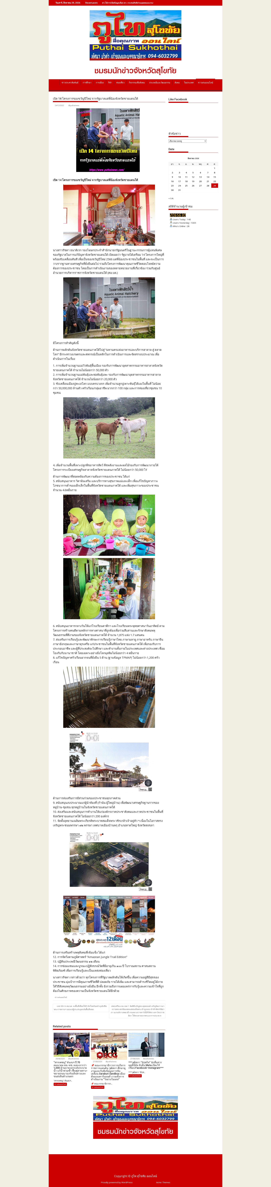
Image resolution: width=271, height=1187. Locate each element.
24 (179, 185)
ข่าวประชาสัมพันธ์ (70, 82)
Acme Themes (163, 1182)
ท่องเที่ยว (120, 82)
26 (193, 185)
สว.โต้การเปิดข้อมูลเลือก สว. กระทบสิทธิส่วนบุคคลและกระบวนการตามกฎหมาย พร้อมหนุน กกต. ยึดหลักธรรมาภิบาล (152, 2)
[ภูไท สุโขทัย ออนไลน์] (55, 82)
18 (186, 181)
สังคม (177, 82)
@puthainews (73, 105)
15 (214, 176)
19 (193, 181)
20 (200, 181)
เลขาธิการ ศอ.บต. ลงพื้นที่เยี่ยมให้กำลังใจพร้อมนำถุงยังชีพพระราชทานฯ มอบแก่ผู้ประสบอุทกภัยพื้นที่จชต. (80, 1008)
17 (179, 181)
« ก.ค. (171, 198)
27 (200, 185)
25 (186, 185)
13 (200, 176)
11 (186, 176)
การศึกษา (87, 82)
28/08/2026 (60, 1058)
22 (214, 181)
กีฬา (110, 82)
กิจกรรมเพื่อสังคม (137, 82)
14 (208, 176)
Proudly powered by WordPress (117, 1182)
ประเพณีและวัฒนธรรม (159, 82)
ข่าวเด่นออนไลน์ (205, 82)
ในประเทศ (189, 82)
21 (208, 181)
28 (208, 185)
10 (179, 176)
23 (172, 185)
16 (172, 181)
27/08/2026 (97, 1061)
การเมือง (100, 82)
